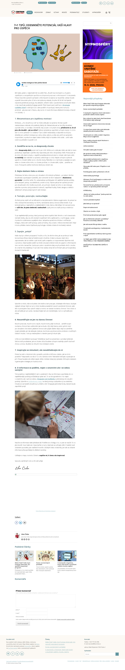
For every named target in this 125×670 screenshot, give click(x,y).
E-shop (112, 661)
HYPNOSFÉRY (96, 12)
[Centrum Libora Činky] (17, 12)
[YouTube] (26, 539)
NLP (80, 661)
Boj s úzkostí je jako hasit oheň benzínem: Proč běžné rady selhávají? (97, 119)
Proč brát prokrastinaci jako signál (94, 215)
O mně (77, 661)
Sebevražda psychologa (91, 176)
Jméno (18, 610)
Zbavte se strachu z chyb (91, 211)
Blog (101, 661)
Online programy (95, 661)
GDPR (31, 661)
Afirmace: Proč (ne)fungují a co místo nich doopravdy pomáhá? (97, 180)
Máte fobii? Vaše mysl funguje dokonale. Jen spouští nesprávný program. (22, 565)
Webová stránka (20, 616)
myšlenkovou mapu (35, 381)
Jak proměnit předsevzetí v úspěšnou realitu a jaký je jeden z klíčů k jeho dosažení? (95, 160)
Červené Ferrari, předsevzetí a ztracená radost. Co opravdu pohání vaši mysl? (96, 186)
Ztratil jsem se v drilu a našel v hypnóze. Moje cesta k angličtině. (96, 136)
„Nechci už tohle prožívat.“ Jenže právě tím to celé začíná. (97, 195)
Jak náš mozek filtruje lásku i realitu (95, 224)
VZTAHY (56, 12)
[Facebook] (22, 539)
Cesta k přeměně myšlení (91, 200)
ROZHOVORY (39, 12)
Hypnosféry (28, 646)
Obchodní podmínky (11, 661)
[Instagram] (29, 539)
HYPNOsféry (87, 190)
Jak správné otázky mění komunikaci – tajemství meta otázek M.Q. (95, 154)
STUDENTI (85, 12)
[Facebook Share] (16, 522)
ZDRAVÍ (48, 12)
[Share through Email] (24, 522)
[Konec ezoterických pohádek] (45, 556)
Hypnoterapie (71, 661)
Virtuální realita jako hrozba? (92, 150)
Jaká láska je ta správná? (91, 204)
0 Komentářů (29, 72)
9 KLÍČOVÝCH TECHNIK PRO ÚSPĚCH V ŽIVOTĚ (95, 245)
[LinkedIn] (24, 539)
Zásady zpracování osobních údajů (66, 619)
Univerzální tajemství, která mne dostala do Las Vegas (96, 125)
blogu (37, 644)
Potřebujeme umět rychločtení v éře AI (96, 172)
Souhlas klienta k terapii (24, 661)
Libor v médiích (106, 661)
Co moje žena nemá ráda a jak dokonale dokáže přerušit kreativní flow (96, 130)
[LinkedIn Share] (20, 522)
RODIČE (64, 12)
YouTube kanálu (12, 648)
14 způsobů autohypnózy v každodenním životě (96, 229)
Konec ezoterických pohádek (43, 563)
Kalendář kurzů (86, 661)
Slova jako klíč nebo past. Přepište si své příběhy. (96, 167)
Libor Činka (18, 72)
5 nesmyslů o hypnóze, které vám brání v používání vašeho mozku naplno (67, 564)
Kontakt (117, 661)
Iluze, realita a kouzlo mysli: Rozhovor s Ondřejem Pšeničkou (96, 141)
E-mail (18, 613)
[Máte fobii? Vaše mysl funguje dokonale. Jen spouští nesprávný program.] (24, 556)
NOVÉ (29, 12)
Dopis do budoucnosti (90, 207)
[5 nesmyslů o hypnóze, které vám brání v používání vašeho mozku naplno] (67, 556)
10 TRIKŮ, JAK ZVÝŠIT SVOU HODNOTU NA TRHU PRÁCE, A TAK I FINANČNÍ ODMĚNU (97, 240)
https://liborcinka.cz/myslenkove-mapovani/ (46, 511)
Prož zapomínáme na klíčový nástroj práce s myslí (97, 234)
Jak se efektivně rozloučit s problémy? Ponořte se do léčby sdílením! (96, 219)
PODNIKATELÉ (74, 12)
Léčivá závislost (88, 146)
